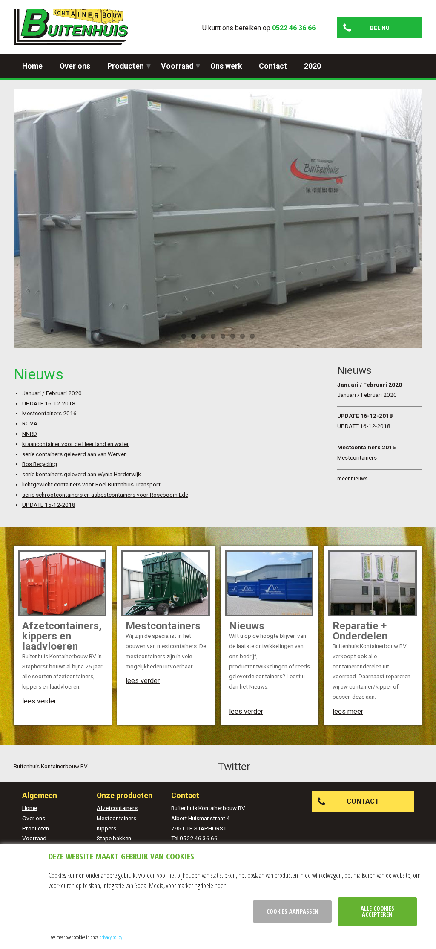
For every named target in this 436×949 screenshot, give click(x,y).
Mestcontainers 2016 (49, 413)
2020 (312, 66)
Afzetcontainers (117, 807)
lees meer (348, 711)
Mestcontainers (116, 818)
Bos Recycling (39, 463)
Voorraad (177, 66)
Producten (125, 66)
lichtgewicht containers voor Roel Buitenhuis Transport (91, 484)
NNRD (29, 433)
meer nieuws (352, 479)
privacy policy (110, 937)
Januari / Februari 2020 (52, 393)
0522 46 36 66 (294, 28)
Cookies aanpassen (292, 911)
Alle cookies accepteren (377, 911)
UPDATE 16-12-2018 (48, 403)
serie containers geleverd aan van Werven (74, 454)
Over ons (75, 66)
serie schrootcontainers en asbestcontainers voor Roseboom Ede (105, 494)
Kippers (106, 828)
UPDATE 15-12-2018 (48, 504)
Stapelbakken (114, 838)
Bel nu (380, 27)
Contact (273, 66)
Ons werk (226, 66)
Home (32, 66)
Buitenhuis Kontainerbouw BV (51, 766)
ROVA (29, 423)
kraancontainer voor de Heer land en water (75, 443)
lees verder (39, 701)
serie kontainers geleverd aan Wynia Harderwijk (81, 474)
